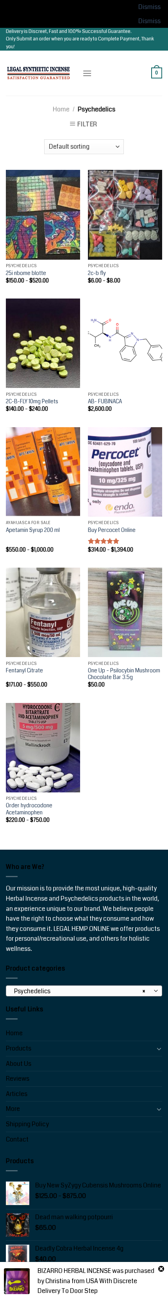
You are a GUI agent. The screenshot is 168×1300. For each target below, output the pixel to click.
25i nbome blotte (26, 273)
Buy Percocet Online (112, 530)
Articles (16, 1093)
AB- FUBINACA (105, 401)
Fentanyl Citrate (24, 670)
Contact (17, 1139)
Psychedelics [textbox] (80, 991)
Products (18, 1048)
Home (61, 109)
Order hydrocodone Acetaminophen (29, 809)
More (13, 1108)
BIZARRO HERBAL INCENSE (74, 1270)
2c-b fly (97, 273)
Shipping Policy (27, 1124)
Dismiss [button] (149, 6)
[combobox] (84, 990)
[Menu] (87, 73)
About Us (18, 1063)
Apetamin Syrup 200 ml (33, 530)
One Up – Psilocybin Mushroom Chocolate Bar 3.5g (124, 674)
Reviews (17, 1078)
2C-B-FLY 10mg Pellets (32, 401)
